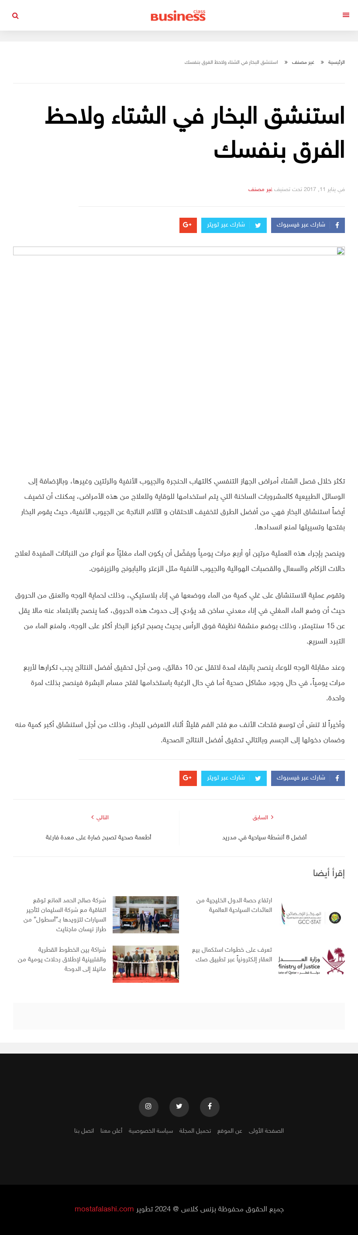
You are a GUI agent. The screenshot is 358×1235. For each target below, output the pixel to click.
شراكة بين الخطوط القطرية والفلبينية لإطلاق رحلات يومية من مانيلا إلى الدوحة (62, 959)
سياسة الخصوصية (151, 1131)
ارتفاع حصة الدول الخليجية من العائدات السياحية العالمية (234, 905)
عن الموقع (229, 1131)
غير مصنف (303, 62)
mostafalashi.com (104, 1209)
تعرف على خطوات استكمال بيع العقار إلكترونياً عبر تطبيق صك (232, 955)
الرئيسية (336, 62)
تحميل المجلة (195, 1131)
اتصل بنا (84, 1131)
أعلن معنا (111, 1131)
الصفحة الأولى (266, 1131)
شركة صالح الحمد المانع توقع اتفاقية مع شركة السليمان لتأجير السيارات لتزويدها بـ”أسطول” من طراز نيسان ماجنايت (65, 915)
